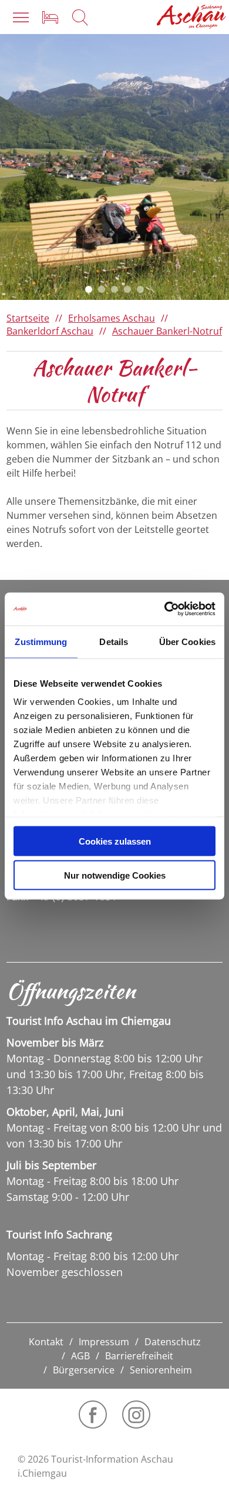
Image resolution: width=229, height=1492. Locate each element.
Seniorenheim (161, 1369)
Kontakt (46, 1341)
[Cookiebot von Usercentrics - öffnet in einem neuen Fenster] (164, 609)
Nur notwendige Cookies (115, 875)
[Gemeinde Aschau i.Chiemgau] (191, 17)
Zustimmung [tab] (41, 641)
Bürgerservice (83, 1369)
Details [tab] (113, 641)
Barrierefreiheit (139, 1355)
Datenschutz (172, 1341)
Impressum (104, 1341)
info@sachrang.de (57, 925)
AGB (80, 1355)
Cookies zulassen (115, 841)
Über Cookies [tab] (187, 641)
